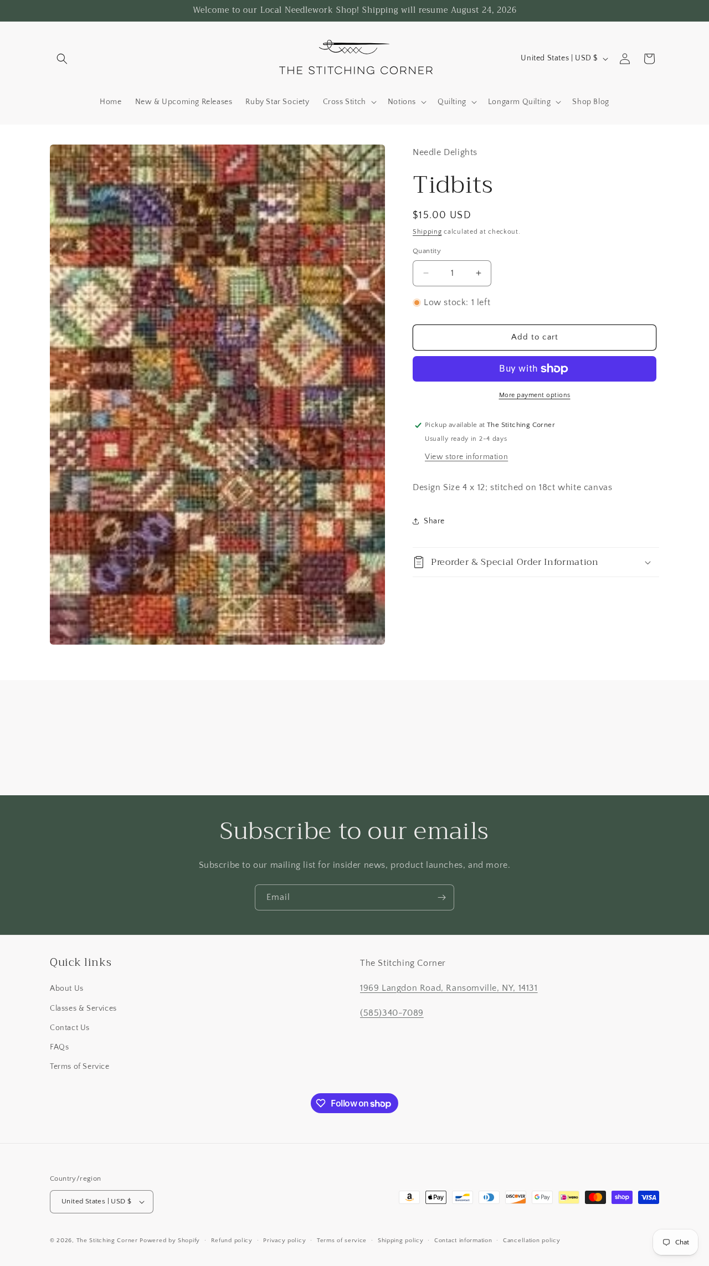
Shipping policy (401, 1240)
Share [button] (434, 521)
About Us (67, 988)
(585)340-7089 (392, 1013)
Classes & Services (83, 1007)
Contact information (463, 1240)
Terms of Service (80, 1066)
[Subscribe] (441, 897)
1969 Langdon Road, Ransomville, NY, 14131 (449, 988)
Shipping (427, 231)
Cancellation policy (531, 1240)
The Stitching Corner (107, 1240)
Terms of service (342, 1240)
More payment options (535, 395)
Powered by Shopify (170, 1240)
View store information (466, 456)
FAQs (59, 1047)
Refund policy (232, 1240)
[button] (62, 59)
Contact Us (70, 1027)
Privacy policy (284, 1240)
